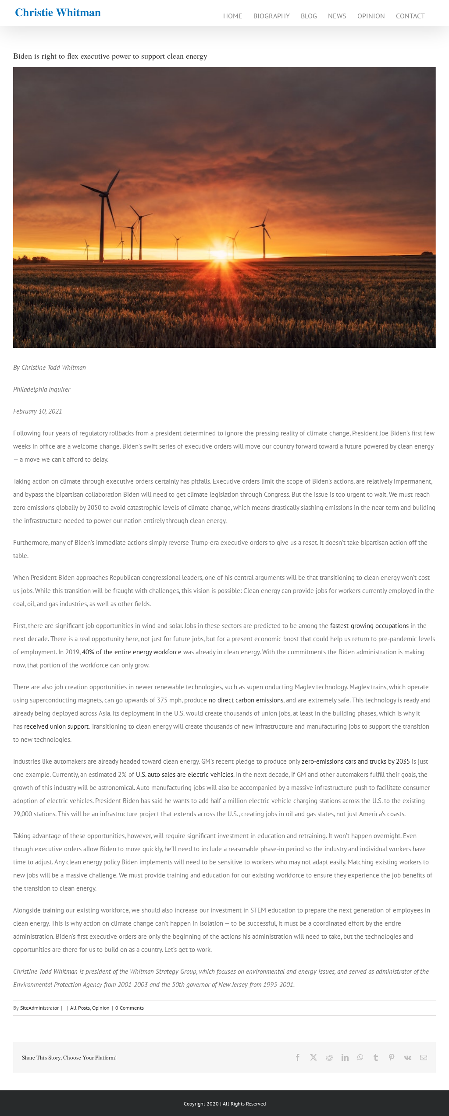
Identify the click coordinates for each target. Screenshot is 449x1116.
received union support (56, 726)
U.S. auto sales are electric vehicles (184, 774)
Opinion (101, 1007)
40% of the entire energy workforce (132, 652)
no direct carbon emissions (246, 700)
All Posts (80, 1007)
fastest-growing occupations (369, 625)
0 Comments (129, 1007)
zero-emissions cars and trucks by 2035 (356, 761)
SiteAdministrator (39, 1007)
